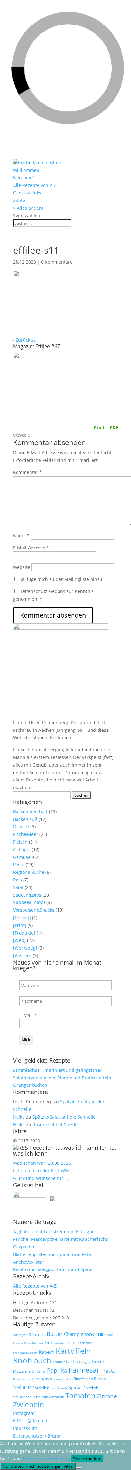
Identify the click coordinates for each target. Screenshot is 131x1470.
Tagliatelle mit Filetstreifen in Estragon (54, 1231)
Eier (48, 1343)
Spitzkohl (91, 1387)
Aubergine (20, 1335)
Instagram (24, 1413)
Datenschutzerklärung (36, 1436)
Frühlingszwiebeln (25, 1353)
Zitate (19, 200)
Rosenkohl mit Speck (54, 1124)
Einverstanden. (86, 1458)
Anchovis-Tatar (28, 1262)
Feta (70, 1343)
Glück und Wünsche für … (40, 1178)
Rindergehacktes (61, 1379)
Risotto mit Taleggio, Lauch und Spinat (53, 1269)
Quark (36, 1378)
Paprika (57, 1370)
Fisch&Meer (25, 834)
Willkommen (26, 170)
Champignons (79, 1334)
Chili (99, 1334)
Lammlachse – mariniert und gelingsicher (57, 1070)
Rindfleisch (83, 1379)
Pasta (18, 864)
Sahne (22, 1386)
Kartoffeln (73, 1351)
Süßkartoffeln (53, 1397)
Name (21, 536)
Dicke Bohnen (33, 1343)
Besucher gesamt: (32, 1318)
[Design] (22, 918)
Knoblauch (32, 1360)
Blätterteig (37, 1334)
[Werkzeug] (25, 948)
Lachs (72, 1362)
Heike (19, 1117)
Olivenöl (39, 1371)
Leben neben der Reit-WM (41, 1171)
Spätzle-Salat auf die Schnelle (64, 1117)
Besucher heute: (31, 1310)
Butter (55, 1334)
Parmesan (84, 1370)
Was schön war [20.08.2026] (42, 1163)
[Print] (19, 925)
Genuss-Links (27, 193)
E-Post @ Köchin (30, 1420)
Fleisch (20, 842)
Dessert (21, 826)
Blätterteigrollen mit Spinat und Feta (52, 1254)
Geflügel (22, 849)
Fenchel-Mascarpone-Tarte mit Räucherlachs (60, 1239)
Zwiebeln (28, 1405)
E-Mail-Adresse (31, 548)
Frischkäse (84, 1342)
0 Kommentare (56, 262)
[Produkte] (24, 933)
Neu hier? (23, 177)
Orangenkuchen (30, 1085)
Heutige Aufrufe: (31, 1302)
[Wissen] (22, 955)
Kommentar (27, 472)
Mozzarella (22, 1371)
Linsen (99, 1362)
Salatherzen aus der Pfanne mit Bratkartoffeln (62, 1078)
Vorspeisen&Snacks (33, 910)
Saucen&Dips (27, 895)
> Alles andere (28, 208)
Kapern (46, 1352)
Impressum (25, 1428)
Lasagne (84, 1362)
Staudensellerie (27, 1397)
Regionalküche (28, 872)
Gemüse (22, 857)
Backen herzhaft (30, 812)
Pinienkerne (21, 1379)
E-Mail (28, 1015)
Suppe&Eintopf (29, 902)
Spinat (75, 1387)
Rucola (100, 1379)
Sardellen (40, 1387)
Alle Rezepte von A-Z (35, 185)
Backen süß (25, 819)
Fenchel (59, 1343)
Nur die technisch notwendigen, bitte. (38, 1466)
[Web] (19, 940)
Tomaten (80, 1396)
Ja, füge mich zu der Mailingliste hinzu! (61, 579)
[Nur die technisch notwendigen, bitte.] (78, 1468)
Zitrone (107, 1396)
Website (21, 567)
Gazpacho (23, 1247)
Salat (18, 887)
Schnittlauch (59, 1388)
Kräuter (58, 1362)
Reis (17, 880)
